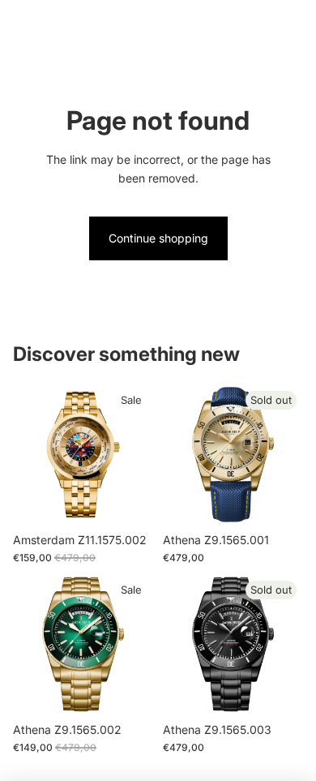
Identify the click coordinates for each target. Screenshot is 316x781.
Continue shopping (158, 238)
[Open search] (53, 24)
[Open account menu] (261, 24)
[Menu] (18, 24)
